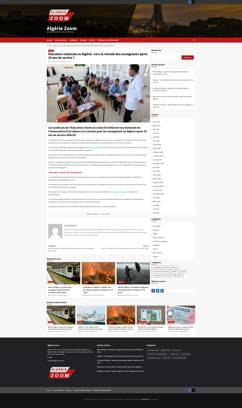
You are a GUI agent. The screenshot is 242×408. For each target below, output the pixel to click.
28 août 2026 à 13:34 (153, 331)
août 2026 (156, 122)
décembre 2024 (158, 182)
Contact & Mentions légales (82, 390)
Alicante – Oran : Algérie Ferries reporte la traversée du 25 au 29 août (173, 81)
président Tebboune (119, 192)
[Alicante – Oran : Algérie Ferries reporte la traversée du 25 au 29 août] (91, 315)
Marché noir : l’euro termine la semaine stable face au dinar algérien (172, 98)
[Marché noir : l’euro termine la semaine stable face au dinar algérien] (151, 315)
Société (51, 50)
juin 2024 (156, 205)
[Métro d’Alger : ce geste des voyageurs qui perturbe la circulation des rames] (63, 273)
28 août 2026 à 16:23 (93, 331)
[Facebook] (189, 2)
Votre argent (157, 253)
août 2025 (156, 167)
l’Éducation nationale (95, 147)
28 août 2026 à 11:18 (133, 295)
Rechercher (156, 50)
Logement (156, 245)
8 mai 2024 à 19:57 (63, 61)
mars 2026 (156, 141)
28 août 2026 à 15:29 (98, 295)
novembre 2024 (158, 186)
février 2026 (157, 144)
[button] (194, 40)
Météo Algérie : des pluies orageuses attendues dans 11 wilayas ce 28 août (133, 290)
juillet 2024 (156, 201)
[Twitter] (193, 2)
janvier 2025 (157, 179)
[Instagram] (162, 290)
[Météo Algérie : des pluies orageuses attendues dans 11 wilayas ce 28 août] (133, 273)
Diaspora (156, 230)
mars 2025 (156, 171)
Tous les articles (61, 40)
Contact (92, 40)
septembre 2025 (158, 163)
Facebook (102, 214)
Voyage (155, 256)
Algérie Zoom (62, 28)
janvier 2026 (157, 148)
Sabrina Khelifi (53, 295)
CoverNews (145, 399)
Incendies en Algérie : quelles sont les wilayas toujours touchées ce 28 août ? (98, 290)
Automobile (157, 226)
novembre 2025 (158, 156)
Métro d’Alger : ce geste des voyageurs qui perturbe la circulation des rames (59, 290)
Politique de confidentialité (108, 40)
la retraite (95, 177)
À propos (83, 40)
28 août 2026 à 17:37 (64, 295)
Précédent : (71, 248)
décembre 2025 (158, 152)
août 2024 (156, 197)
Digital (155, 234)
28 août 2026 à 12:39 (183, 331)
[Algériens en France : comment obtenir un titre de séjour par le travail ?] (181, 315)
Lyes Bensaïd (53, 61)
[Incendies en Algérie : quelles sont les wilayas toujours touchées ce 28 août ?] (98, 273)
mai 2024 (156, 209)
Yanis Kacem (83, 331)
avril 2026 (156, 137)
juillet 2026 (156, 125)
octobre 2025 (157, 160)
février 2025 (157, 175)
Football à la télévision (160, 241)
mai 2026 (156, 133)
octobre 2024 (157, 190)
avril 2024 (156, 213)
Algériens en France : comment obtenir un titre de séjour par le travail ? (173, 106)
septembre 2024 (158, 194)
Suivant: (125, 247)
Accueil (49, 40)
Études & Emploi (158, 237)
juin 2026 (156, 129)
